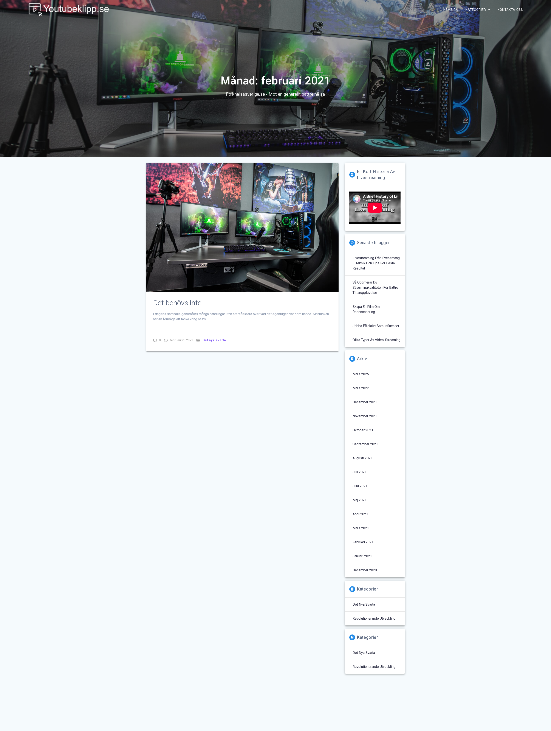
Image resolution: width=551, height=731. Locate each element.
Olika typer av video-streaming (376, 340)
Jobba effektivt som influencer (376, 326)
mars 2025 (361, 374)
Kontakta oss (510, 9)
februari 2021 (363, 542)
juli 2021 (360, 472)
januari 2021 (362, 556)
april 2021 (360, 514)
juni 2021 (360, 486)
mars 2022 (361, 388)
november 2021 (365, 416)
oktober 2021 (363, 430)
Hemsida (450, 9)
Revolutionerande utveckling (374, 618)
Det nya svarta (214, 340)
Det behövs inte (177, 303)
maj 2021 (360, 500)
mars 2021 (361, 528)
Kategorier (476, 9)
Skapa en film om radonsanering (366, 309)
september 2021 (365, 444)
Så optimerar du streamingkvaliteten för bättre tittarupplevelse (375, 287)
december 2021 (365, 402)
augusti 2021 (363, 458)
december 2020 (365, 570)
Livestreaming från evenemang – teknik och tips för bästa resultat (376, 263)
